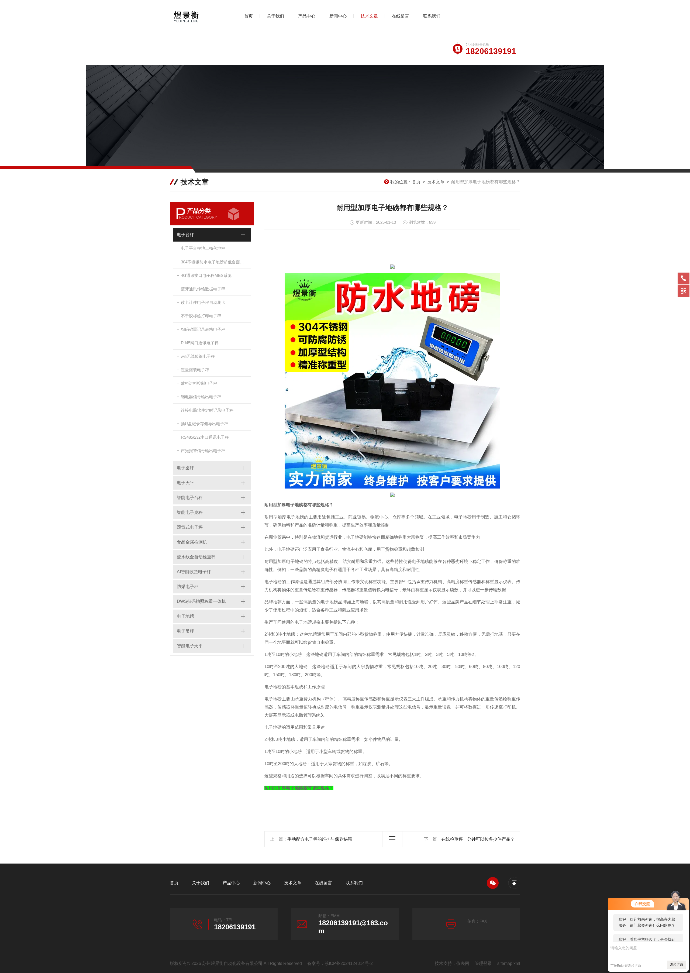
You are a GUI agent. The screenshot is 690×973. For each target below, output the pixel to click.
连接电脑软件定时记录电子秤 (207, 410)
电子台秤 (185, 234)
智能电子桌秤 (190, 512)
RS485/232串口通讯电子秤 (205, 437)
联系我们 (431, 16)
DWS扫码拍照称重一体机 (201, 601)
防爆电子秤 (187, 586)
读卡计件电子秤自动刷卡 (203, 302)
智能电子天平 (190, 646)
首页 (248, 16)
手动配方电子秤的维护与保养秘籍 (319, 839)
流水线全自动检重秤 (196, 557)
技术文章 (369, 16)
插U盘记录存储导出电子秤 (204, 423)
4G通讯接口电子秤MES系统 (206, 275)
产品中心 (306, 16)
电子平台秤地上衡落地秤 (203, 248)
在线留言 (400, 16)
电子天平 (185, 482)
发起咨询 (676, 965)
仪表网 (462, 963)
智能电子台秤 (190, 497)
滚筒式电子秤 (190, 527)
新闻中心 (338, 16)
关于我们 (275, 16)
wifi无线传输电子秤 (198, 356)
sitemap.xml (508, 963)
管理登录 (483, 963)
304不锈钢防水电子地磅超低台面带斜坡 (216, 262)
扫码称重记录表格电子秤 (203, 329)
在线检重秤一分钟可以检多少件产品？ (478, 839)
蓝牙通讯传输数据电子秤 (203, 289)
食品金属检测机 (192, 542)
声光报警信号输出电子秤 (203, 450)
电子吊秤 (185, 631)
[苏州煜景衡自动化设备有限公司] (198, 16)
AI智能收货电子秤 (194, 571)
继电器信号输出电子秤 (201, 396)
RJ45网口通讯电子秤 (200, 343)
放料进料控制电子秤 (199, 383)
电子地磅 (185, 616)
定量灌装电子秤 (195, 369)
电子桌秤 (185, 468)
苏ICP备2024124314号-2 (349, 963)
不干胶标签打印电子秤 (201, 316)
